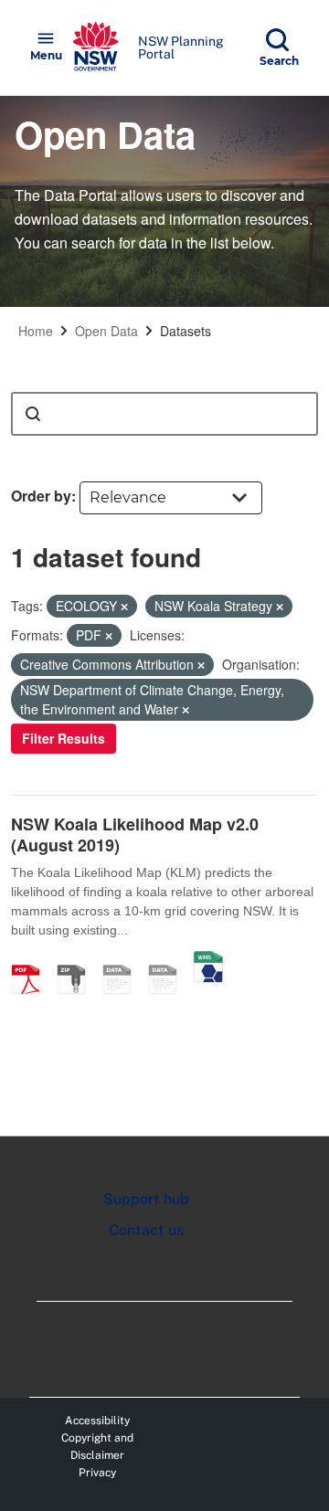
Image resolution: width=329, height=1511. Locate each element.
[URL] (123, 960)
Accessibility (97, 1420)
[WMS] (208, 960)
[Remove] (124, 606)
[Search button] (33, 414)
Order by (41, 495)
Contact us (146, 1230)
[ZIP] (78, 960)
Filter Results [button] (63, 738)
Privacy (97, 1472)
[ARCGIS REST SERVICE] (169, 960)
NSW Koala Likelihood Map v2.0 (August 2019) (135, 834)
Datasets (185, 331)
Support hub (146, 1199)
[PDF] (32, 960)
